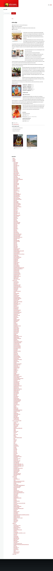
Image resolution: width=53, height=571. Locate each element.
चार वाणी (15, 433)
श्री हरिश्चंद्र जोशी (16, 415)
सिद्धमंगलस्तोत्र (15, 475)
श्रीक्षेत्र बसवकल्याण (16, 278)
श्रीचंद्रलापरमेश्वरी (16, 472)
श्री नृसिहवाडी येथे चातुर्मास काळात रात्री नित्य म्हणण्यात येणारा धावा (21, 544)
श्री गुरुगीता (15, 447)
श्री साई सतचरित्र (16, 512)
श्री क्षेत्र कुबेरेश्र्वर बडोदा (16, 165)
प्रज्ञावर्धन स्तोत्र (15, 542)
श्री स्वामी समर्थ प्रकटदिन (17, 470)
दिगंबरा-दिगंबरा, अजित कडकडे (17, 527)
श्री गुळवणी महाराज (16, 314)
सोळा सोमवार (15, 522)
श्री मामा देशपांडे (15, 372)
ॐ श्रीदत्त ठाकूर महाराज (16, 419)
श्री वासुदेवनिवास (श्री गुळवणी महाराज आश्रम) (19, 267)
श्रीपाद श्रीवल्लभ (16, 416)
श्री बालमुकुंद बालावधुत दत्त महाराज (17, 363)
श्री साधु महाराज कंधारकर (16, 404)
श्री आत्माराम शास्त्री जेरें (16, 295)
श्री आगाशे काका (15, 294)
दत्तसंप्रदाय (14, 160)
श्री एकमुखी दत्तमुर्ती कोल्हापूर (17, 175)
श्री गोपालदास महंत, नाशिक (17, 315)
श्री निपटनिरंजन (15, 352)
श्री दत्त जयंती (15, 450)
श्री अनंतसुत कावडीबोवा (16, 293)
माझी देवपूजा (15, 545)
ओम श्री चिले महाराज (16, 281)
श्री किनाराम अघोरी (16, 302)
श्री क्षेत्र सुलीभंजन (16, 246)
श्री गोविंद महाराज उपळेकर (17, 319)
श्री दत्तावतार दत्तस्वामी (16, 331)
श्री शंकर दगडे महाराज (16, 392)
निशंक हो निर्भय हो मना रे (16, 547)
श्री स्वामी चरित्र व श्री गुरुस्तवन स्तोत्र (18, 468)
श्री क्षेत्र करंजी (15, 166)
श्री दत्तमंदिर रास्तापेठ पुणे (16, 262)
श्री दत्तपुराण (15, 454)
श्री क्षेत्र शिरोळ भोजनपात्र (17, 238)
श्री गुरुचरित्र (15, 448)
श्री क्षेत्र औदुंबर (15, 185)
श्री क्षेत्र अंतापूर (15, 176)
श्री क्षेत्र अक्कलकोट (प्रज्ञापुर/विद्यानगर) (18, 179)
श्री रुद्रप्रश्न (15, 510)
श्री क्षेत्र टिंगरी (15, 200)
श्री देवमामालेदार (15, 339)
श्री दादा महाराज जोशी (16, 332)
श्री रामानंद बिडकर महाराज (17, 381)
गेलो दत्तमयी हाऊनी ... (16, 528)
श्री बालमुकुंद (15, 362)
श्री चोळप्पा (15, 322)
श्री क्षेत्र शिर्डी (15, 239)
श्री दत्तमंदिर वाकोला (16, 263)
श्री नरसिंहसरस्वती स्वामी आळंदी (17, 342)
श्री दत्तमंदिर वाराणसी (16, 264)
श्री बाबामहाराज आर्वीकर (16, 361)
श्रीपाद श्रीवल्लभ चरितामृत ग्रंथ (17, 473)
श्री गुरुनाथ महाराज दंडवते (17, 313)
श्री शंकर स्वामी (15, 395)
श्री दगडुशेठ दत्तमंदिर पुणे (16, 256)
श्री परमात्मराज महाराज (16, 358)
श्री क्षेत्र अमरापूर (15, 182)
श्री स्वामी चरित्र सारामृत (16, 469)
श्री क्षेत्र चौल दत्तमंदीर (16, 197)
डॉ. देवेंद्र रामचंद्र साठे (16, 282)
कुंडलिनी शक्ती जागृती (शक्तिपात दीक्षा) (18, 428)
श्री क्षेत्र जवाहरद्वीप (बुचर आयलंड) (17, 199)
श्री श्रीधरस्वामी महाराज (16, 398)
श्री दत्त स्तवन (15, 524)
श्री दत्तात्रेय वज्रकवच (16, 505)
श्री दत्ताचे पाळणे (15, 504)
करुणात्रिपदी (15, 427)
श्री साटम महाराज (16, 403)
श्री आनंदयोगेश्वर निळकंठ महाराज (17, 298)
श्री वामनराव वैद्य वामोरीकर (17, 383)
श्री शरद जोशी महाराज (16, 396)
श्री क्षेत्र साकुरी (15, 245)
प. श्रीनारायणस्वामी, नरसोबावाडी (17, 486)
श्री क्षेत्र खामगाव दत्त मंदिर (17, 187)
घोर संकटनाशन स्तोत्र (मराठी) (17, 525)
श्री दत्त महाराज (12, 4)
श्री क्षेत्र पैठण (15, 219)
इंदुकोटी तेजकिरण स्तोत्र (16, 538)
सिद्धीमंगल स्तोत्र (15, 540)
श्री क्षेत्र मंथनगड (16, 225)
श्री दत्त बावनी (15, 451)
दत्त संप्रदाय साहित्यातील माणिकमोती (18, 437)
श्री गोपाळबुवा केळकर (16, 317)
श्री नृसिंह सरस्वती (16, 354)
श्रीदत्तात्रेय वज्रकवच (16, 539)
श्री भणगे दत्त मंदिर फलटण (17, 266)
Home (12, 18)
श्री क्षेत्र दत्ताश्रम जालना (16, 205)
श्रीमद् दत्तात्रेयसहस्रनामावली (17, 474)
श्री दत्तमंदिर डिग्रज (16, 260)
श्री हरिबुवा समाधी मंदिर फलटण (17, 276)
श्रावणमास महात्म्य (16, 494)
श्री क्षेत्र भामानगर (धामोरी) (17, 223)
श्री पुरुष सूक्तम (15, 546)
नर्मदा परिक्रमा (15, 439)
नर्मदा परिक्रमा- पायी (16, 484)
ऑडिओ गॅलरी (14, 523)
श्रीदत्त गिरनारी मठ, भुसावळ (17, 279)
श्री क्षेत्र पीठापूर (15, 217)
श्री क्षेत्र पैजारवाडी (16, 218)
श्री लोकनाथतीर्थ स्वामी (16, 382)
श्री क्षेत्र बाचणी (15, 220)
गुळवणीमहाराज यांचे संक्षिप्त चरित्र (17, 482)
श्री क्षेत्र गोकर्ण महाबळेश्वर (17, 195)
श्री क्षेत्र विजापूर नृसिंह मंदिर (17, 236)
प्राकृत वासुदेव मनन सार (16, 490)
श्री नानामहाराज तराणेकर (16, 343)
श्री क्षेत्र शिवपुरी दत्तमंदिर (16, 240)
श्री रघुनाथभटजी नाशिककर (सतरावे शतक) (18, 378)
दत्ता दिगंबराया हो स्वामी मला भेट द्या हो (18, 543)
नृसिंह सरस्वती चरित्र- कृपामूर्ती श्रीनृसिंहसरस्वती (19, 485)
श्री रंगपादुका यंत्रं (16, 509)
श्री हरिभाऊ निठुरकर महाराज (17, 414)
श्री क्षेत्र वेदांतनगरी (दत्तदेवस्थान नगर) (18, 237)
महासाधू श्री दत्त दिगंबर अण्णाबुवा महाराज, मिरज (19, 492)
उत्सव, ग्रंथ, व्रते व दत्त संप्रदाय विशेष (17, 420)
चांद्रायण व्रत (15, 432)
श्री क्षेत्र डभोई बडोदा (16, 201)
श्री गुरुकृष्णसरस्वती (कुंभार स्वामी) (17, 312)
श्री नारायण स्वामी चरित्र (16, 507)
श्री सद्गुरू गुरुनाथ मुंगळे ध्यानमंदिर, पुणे (18, 268)
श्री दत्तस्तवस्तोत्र (16, 457)
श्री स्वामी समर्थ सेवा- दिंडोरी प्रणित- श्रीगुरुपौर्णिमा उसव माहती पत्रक (21, 514)
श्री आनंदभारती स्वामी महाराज (17, 297)
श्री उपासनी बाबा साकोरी (16, 299)
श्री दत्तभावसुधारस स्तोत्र (16, 455)
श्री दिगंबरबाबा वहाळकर (16, 337)
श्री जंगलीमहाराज (16, 323)
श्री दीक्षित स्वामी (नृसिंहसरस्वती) (17, 338)
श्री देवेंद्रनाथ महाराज (16, 340)
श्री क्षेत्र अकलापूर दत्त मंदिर (17, 178)
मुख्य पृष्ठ (14, 158)
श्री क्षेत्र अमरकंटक (16, 181)
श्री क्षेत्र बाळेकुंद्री (16, 221)
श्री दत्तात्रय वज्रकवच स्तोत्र (17, 458)
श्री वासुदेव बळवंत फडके (16, 384)
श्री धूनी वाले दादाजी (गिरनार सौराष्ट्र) (18, 341)
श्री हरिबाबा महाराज (16, 413)
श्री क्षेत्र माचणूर (15, 226)
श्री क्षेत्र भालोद (15, 224)
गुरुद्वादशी (15, 429)
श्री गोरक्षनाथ (15, 318)
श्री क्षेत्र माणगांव (15, 227)
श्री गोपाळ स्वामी (15, 316)
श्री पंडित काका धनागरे (16, 355)
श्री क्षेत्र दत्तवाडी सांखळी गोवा (17, 203)
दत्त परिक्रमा (15, 436)
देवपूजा (14, 438)
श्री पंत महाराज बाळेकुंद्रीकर (17, 356)
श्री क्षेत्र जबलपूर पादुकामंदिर (17, 198)
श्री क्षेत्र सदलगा (15, 244)
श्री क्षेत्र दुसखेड (15, 207)
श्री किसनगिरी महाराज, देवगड (17, 303)
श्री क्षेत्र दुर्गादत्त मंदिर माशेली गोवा (17, 206)
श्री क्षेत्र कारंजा (15, 164)
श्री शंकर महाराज (15, 394)
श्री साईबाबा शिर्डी (16, 402)
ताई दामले (15, 292)
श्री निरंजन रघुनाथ (16, 353)
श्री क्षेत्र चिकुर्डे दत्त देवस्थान (17, 196)
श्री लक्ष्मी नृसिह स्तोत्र (16, 541)
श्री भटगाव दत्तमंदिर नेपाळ (16, 265)
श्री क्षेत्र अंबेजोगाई (16, 177)
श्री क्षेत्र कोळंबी (15, 186)
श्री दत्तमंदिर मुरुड (16, 261)
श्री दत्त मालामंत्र (15, 453)
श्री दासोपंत (15, 334)
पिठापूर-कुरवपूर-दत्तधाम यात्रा (17, 487)
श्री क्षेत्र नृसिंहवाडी (16, 162)
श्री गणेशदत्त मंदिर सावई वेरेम (17, 248)
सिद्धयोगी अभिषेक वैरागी (16, 417)
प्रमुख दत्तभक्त (15, 489)
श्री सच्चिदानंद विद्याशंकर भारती (17, 399)
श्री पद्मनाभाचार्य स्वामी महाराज (17, 357)
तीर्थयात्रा (15, 435)
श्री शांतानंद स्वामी (16, 397)
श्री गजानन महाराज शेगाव (16, 311)
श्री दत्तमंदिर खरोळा (16, 259)
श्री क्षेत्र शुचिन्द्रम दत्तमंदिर (17, 241)
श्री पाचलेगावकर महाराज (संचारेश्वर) (18, 359)
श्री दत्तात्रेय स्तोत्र (16, 459)
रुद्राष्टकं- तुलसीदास (16, 493)
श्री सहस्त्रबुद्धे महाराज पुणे (17, 401)
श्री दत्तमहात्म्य (15, 502)
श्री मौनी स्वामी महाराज (16, 375)
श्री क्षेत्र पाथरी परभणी (16, 216)
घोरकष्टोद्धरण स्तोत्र (16, 431)
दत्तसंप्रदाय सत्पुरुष (15, 280)
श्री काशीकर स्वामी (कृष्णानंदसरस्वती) (18, 301)
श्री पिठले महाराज (16, 360)
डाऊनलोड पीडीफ (15, 476)
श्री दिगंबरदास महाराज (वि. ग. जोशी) (18, 336)
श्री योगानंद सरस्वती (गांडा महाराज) (18, 376)
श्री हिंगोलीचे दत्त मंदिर (16, 277)
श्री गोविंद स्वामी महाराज (16, 320)
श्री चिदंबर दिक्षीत (16, 321)
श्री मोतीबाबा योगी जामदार (16, 374)
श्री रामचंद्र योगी (15, 380)
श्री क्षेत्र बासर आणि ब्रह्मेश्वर (17, 222)
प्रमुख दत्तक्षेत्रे (15, 488)
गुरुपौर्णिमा (15, 430)
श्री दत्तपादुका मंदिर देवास (16, 258)
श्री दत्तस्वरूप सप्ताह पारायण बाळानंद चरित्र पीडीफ (19, 503)
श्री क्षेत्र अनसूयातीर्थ (16, 180)
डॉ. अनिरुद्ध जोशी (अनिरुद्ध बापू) (17, 291)
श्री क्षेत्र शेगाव (15, 242)
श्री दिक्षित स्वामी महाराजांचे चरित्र (17, 506)
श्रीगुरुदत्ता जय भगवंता (16, 549)
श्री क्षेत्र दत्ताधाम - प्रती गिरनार (17, 204)
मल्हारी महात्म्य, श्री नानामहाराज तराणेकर (18, 491)
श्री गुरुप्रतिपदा (15, 449)
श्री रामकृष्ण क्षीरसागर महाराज (17, 379)
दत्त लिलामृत (15, 483)
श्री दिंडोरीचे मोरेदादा (16, 335)
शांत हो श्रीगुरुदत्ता (16, 548)
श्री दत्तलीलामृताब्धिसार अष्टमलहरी (17, 456)
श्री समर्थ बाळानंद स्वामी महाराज (17, 400)
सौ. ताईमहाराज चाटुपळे (16, 418)
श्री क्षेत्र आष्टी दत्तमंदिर (16, 183)
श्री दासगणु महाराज (16, 333)
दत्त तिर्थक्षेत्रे (14, 161)
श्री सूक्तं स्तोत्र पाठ (16, 513)
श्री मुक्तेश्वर (15, 373)
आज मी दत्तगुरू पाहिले (16, 537)
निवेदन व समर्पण (14, 554)
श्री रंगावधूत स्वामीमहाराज (16, 377)
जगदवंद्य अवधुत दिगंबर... (16, 526)
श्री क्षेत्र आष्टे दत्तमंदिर (16, 184)
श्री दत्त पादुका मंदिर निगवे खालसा (17, 257)
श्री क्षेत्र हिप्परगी (15, 247)
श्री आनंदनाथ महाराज (16, 296)
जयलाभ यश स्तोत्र (16, 434)
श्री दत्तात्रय (14, 159)
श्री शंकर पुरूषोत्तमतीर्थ (16, 393)
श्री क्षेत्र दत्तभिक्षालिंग (16, 202)
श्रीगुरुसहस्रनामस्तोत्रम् (16, 471)
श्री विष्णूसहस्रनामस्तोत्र (16, 511)
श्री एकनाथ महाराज (16, 300)
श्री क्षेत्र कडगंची (15, 163)
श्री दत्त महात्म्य (15, 452)
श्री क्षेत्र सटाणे (15, 243)
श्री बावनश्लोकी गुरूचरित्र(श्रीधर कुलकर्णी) (18, 508)
